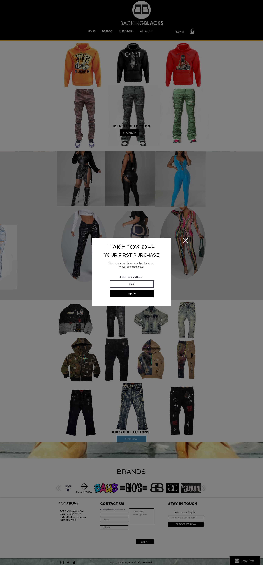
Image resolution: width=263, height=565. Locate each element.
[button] (185, 240)
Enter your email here (131, 277)
